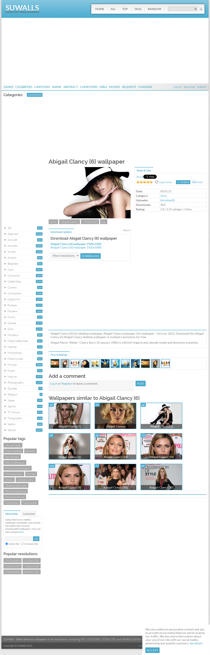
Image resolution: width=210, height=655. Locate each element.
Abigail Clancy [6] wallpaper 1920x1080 (75, 247)
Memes (12, 347)
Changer (145, 87)
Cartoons (42, 87)
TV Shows (14, 412)
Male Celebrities (18, 341)
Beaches (13, 263)
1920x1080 (12, 560)
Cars (11, 269)
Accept (152, 650)
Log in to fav (165, 182)
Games (8, 87)
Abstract (70, 87)
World (12, 430)
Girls (103, 87)
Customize (35, 94)
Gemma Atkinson (15, 485)
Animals (12, 245)
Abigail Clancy (69, 221)
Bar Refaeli (12, 456)
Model (31, 474)
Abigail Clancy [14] (161, 457)
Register (189, 87)
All (113, 9)
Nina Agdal (30, 502)
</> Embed (183, 182)
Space (11, 400)
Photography (16, 382)
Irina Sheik (11, 502)
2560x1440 (12, 566)
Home (99, 9)
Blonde (30, 451)
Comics (12, 287)
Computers (88, 87)
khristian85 (167, 200)
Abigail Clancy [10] (116, 487)
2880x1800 (12, 572)
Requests (129, 87)
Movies (114, 87)
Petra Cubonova (15, 491)
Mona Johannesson (17, 468)
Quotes (12, 388)
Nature (12, 376)
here (21, 531)
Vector (12, 424)
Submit (202, 87)
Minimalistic (15, 352)
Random (154, 9)
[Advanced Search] (200, 9)
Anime (56, 87)
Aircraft (12, 239)
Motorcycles (15, 358)
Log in (54, 383)
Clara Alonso (13, 451)
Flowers (12, 311)
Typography (15, 418)
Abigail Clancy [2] (69, 457)
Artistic (12, 257)
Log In (177, 87)
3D (9, 228)
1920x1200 (31, 560)
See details (196, 643)
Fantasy (12, 305)
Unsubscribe (31, 543)
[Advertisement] (105, 50)
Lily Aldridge (13, 445)
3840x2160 (31, 572)
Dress (9, 479)
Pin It (140, 177)
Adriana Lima (25, 479)
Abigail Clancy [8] (69, 487)
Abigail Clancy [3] (161, 426)
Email (199, 182)
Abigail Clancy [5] (69, 426)
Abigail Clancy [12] (116, 457)
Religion (12, 394)
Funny (12, 317)
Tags (137, 9)
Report (127, 230)
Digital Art (14, 299)
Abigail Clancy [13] (161, 487)
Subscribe (14, 543)
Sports (12, 406)
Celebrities (23, 87)
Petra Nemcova (14, 462)
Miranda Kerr (13, 474)
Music (11, 370)
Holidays (13, 335)
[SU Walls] (22, 12)
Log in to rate (145, 182)
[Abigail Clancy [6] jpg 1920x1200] (90, 217)
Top (125, 9)
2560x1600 (31, 566)
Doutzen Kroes (14, 497)
